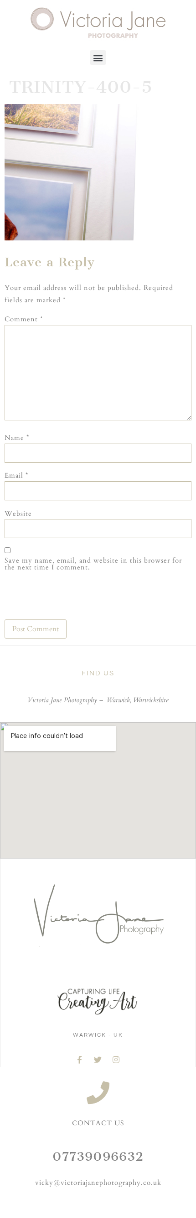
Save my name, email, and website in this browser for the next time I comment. (93, 564)
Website (18, 513)
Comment (24, 319)
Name (17, 437)
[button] (98, 57)
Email (16, 475)
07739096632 (98, 1156)
